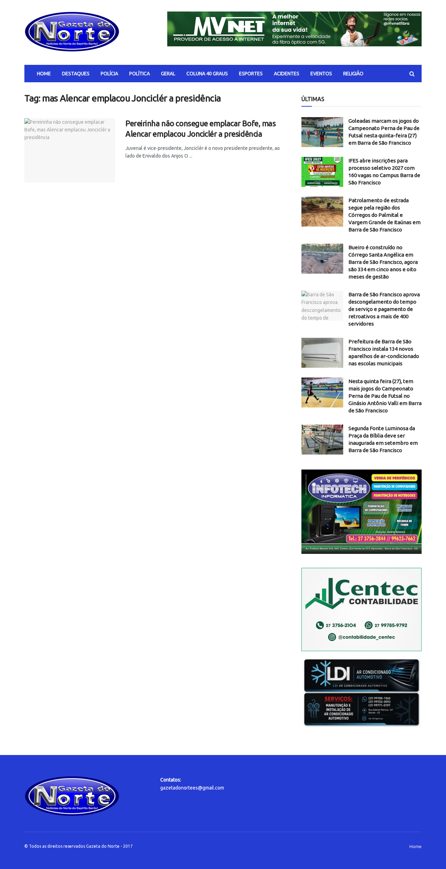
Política (139, 73)
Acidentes (286, 73)
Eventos (321, 73)
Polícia (109, 73)
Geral (168, 73)
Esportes (251, 73)
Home (44, 73)
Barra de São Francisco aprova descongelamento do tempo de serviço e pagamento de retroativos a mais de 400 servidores (384, 309)
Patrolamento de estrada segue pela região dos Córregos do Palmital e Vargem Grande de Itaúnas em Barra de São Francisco (384, 215)
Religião (353, 73)
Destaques (76, 73)
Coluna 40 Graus (207, 73)
